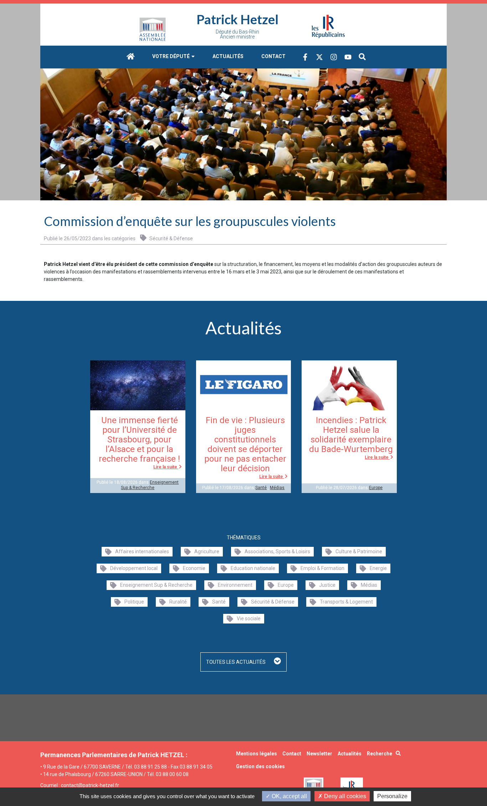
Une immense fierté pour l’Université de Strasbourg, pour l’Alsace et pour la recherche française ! (139, 439)
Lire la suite (165, 466)
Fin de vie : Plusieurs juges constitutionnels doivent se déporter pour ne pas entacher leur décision (245, 444)
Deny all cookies (344, 796)
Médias (277, 487)
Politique (134, 602)
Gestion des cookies (260, 766)
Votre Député (171, 56)
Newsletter (319, 753)
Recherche (379, 753)
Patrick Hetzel (237, 19)
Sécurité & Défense (170, 238)
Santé (261, 487)
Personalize (392, 796)
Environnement (235, 585)
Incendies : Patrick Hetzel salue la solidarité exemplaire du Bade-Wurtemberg (351, 434)
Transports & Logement (346, 602)
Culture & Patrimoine (358, 551)
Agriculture (206, 551)
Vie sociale (249, 618)
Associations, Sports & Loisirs (277, 551)
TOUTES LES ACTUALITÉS (236, 662)
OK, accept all (288, 796)
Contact (273, 56)
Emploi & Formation (322, 568)
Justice (327, 585)
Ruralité (178, 602)
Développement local (134, 568)
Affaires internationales (142, 551)
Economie (194, 568)
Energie (378, 568)
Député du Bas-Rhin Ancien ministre (237, 34)
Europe (376, 487)
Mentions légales (256, 753)
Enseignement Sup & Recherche (150, 485)
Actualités (228, 56)
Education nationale (253, 568)
